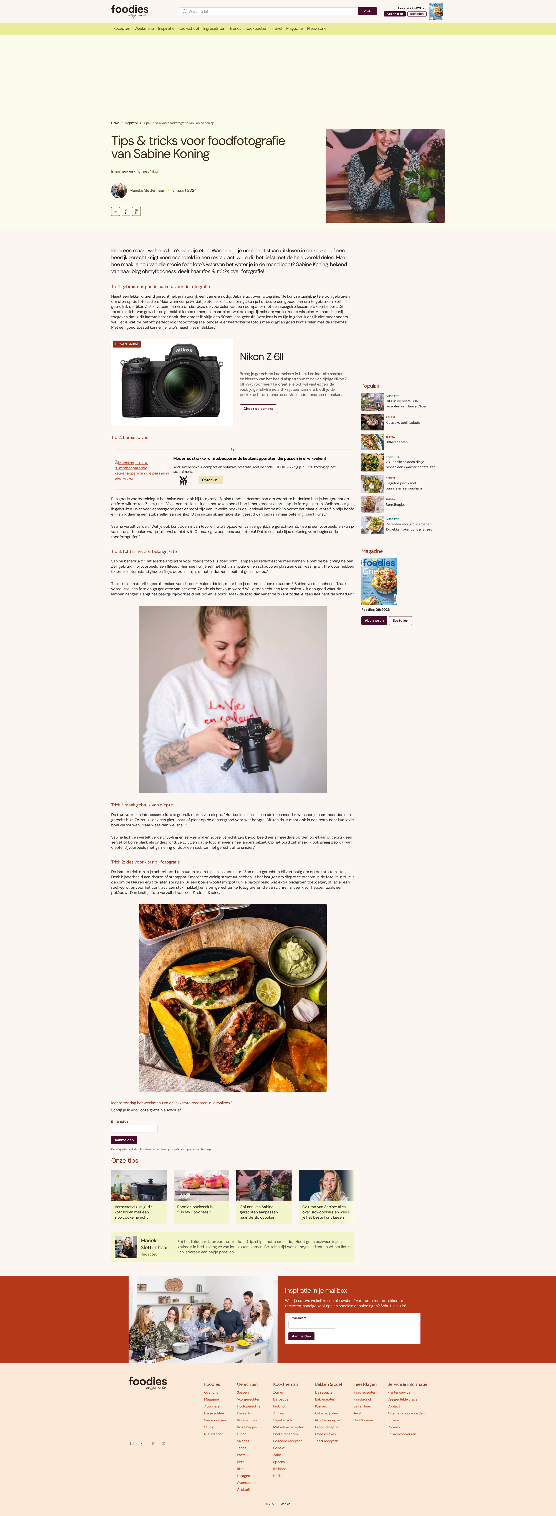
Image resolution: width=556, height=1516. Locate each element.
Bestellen (417, 14)
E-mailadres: (120, 1122)
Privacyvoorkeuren (401, 1434)
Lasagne (243, 1475)
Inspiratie (131, 123)
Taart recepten (326, 1441)
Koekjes (321, 1406)
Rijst (240, 1469)
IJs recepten (324, 1392)
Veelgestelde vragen (403, 1399)
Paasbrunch (362, 1399)
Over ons (211, 1392)
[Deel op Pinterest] (136, 211)
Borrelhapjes (247, 1427)
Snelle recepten (285, 1434)
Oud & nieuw (363, 1420)
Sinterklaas (362, 1406)
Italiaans (279, 1469)
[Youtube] (163, 1443)
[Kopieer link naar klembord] (115, 211)
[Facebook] (142, 1443)
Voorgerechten (248, 1399)
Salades (243, 1441)
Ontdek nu (211, 480)
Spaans (279, 1462)
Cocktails (244, 1489)
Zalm (277, 1455)
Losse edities (214, 1413)
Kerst (357, 1413)
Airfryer (279, 1413)
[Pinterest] (152, 1443)
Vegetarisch (282, 1420)
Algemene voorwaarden (406, 1413)
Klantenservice (398, 1392)
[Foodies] (141, 11)
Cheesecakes (325, 1434)
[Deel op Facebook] (126, 211)
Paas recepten (364, 1392)
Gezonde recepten (287, 1441)
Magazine (211, 1399)
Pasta (241, 1455)
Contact (393, 1406)
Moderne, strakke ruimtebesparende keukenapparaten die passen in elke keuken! (249, 458)
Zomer (278, 1392)
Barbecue (280, 1399)
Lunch (241, 1434)
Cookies (393, 1427)
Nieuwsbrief (213, 1434)
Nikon (154, 171)
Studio (209, 1427)
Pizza (241, 1462)
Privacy (393, 1420)
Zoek (367, 11)
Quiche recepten (328, 1420)
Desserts (244, 1413)
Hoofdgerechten (249, 1406)
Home (115, 123)
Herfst (278, 1475)
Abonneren (395, 14)
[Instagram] (132, 1443)
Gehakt (279, 1448)
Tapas (241, 1448)
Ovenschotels (247, 1482)
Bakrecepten (325, 1399)
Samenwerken (215, 1420)
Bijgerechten (247, 1420)
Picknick (279, 1406)
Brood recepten (327, 1427)
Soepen (243, 1392)
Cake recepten (326, 1413)
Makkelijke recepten (288, 1427)
